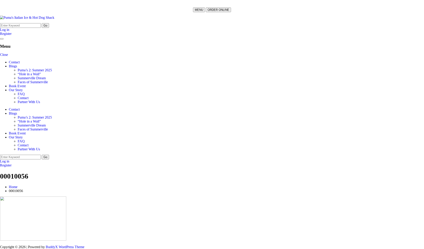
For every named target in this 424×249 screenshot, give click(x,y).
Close (4, 55)
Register (5, 34)
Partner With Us (29, 102)
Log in (4, 30)
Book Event (17, 86)
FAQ (21, 94)
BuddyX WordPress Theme (65, 247)
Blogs (13, 66)
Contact (14, 62)
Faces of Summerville (33, 82)
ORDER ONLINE (218, 9)
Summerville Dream (32, 78)
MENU (199, 9)
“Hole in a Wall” (29, 74)
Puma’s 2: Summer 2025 (35, 70)
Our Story (16, 90)
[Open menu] (2, 39)
